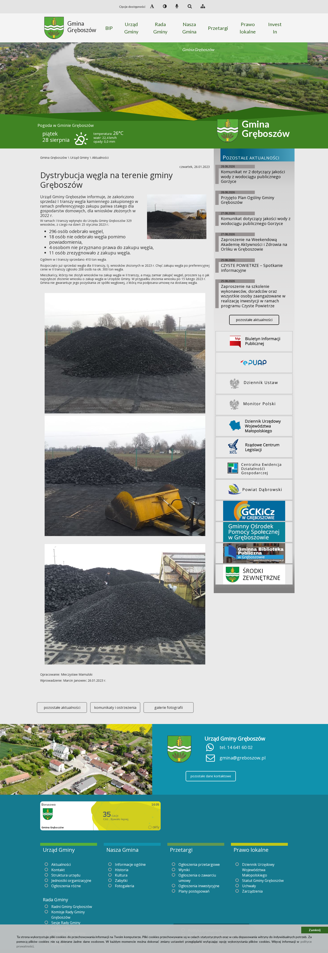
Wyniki (184, 869)
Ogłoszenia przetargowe (199, 864)
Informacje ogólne (130, 864)
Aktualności (61, 864)
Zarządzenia (252, 891)
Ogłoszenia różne (66, 885)
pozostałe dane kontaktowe (211, 776)
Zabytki (121, 880)
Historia (121, 869)
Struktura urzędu (65, 875)
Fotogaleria (124, 885)
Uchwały (249, 885)
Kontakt (58, 869)
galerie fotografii (168, 707)
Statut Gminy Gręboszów (263, 880)
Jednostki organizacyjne (71, 880)
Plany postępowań (194, 891)
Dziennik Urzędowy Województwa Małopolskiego (258, 870)
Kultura (121, 875)
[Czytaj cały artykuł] (176, 216)
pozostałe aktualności (62, 707)
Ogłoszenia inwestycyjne (199, 885)
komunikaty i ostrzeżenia (115, 707)
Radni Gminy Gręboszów (71, 906)
